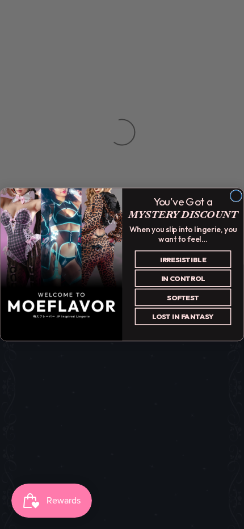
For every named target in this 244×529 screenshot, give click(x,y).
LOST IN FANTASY (183, 316)
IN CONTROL (183, 278)
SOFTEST (183, 297)
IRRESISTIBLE (183, 259)
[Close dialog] (235, 195)
